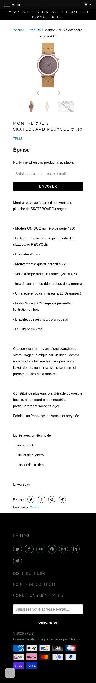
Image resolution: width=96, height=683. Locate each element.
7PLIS (17, 139)
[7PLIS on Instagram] (64, 549)
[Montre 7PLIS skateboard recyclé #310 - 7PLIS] (48, 65)
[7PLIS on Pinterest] (53, 549)
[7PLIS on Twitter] (18, 549)
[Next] (57, 92)
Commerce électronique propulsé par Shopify (46, 639)
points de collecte (35, 584)
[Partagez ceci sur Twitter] (30, 499)
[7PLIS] (48, 4)
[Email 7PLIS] (18, 560)
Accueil (19, 30)
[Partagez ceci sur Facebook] (41, 499)
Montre (34, 507)
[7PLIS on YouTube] (41, 549)
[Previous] (39, 92)
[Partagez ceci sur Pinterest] (51, 499)
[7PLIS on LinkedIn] (76, 549)
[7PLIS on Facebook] (30, 549)
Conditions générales (38, 595)
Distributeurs (29, 573)
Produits (34, 30)
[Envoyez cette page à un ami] (62, 499)
